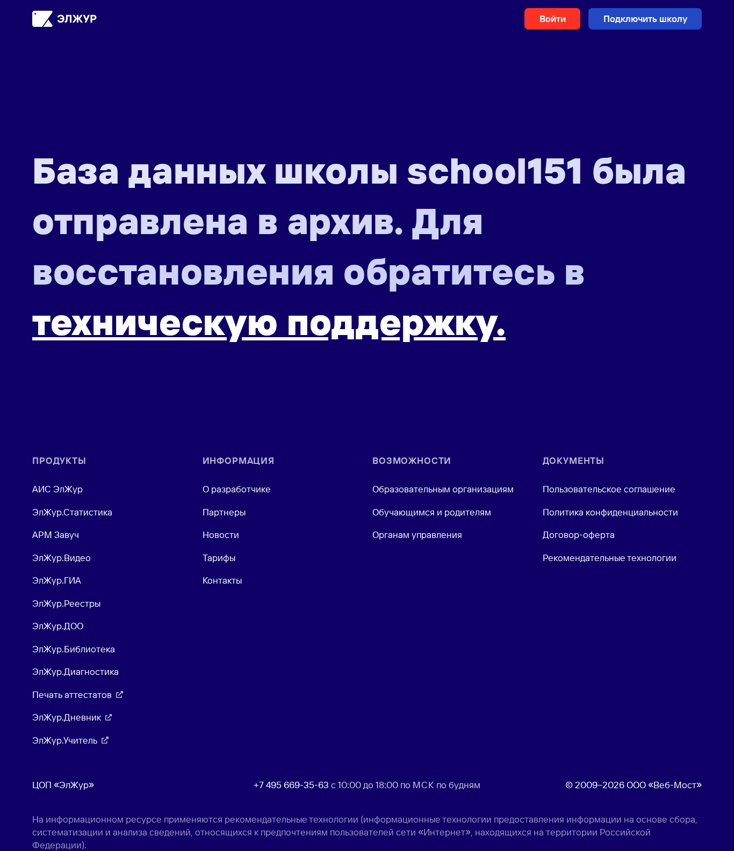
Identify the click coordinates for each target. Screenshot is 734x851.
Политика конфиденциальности (610, 512)
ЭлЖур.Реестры (66, 603)
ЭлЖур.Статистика (72, 512)
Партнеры (224, 512)
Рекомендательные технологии (610, 557)
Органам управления (417, 534)
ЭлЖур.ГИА (56, 580)
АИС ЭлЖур (57, 488)
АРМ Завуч (55, 534)
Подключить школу (645, 18)
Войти (552, 18)
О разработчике (237, 488)
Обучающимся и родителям (431, 512)
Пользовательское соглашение (609, 488)
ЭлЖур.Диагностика (75, 671)
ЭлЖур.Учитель (64, 740)
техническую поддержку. (269, 321)
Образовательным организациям (443, 488)
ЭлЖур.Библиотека (73, 648)
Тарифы (219, 557)
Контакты (222, 580)
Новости (221, 534)
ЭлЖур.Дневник (66, 717)
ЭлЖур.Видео (61, 557)
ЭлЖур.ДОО (57, 625)
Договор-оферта (579, 534)
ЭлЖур (64, 19)
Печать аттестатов (72, 694)
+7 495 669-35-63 (291, 784)
